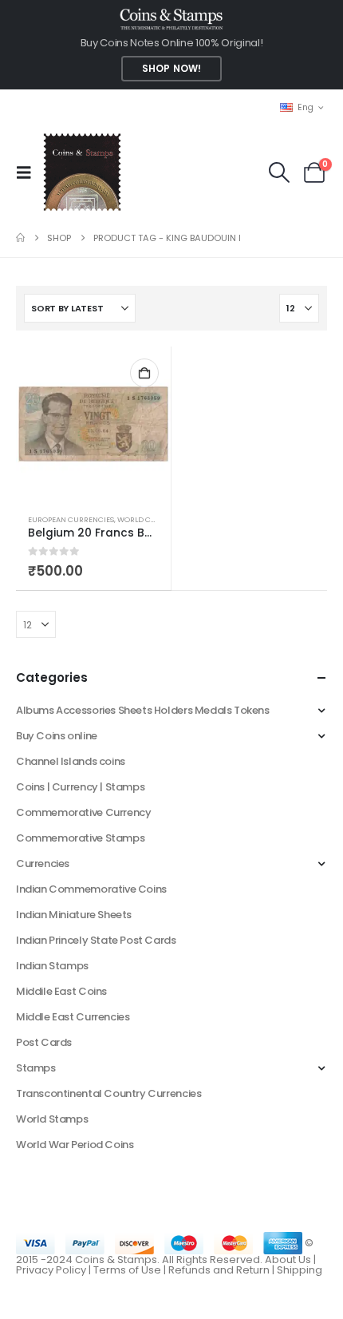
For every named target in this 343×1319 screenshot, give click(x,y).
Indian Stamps (52, 965)
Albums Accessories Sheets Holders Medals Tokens (143, 710)
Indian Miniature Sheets (74, 914)
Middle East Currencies (72, 1016)
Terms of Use (127, 1269)
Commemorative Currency (83, 812)
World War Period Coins (74, 1144)
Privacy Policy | (54, 1269)
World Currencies (154, 519)
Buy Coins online (56, 735)
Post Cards (44, 1042)
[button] (28, 172)
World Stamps (52, 1119)
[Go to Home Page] (20, 238)
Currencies (42, 863)
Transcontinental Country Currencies (108, 1093)
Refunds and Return (219, 1269)
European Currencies (71, 519)
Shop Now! (171, 68)
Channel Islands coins (70, 761)
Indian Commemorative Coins (91, 889)
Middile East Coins (61, 991)
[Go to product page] (93, 424)
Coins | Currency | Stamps (80, 786)
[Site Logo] (81, 172)
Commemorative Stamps (80, 838)
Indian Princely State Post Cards (96, 940)
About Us (288, 1259)
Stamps (36, 1067)
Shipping (299, 1269)
